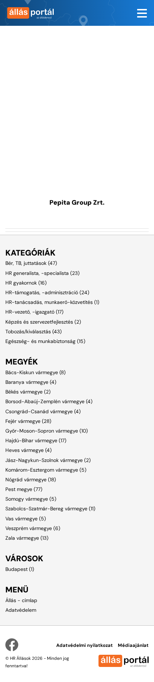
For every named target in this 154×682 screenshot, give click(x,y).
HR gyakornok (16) (26, 283)
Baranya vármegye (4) (30, 382)
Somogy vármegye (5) (30, 499)
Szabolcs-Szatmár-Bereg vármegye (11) (50, 508)
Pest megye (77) (23, 489)
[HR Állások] (38, 13)
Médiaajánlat (133, 645)
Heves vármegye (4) (28, 450)
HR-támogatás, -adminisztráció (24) (47, 292)
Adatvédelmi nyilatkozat (84, 645)
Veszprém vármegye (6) (32, 528)
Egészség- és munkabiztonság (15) (45, 341)
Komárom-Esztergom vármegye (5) (45, 470)
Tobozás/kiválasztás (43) (33, 331)
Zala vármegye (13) (26, 538)
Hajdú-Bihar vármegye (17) (35, 440)
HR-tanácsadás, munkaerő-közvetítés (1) (52, 302)
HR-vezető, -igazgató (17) (34, 312)
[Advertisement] (77, 103)
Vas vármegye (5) (25, 518)
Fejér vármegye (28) (28, 421)
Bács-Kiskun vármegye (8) (35, 372)
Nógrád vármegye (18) (30, 479)
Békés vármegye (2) (27, 391)
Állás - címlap (21, 600)
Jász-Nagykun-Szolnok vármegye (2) (48, 460)
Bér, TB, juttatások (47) (31, 263)
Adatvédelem (20, 610)
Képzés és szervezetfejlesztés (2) (43, 322)
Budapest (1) (19, 569)
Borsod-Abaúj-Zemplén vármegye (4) (48, 401)
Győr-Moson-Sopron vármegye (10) (46, 431)
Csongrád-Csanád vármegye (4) (43, 411)
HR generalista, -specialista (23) (42, 273)
